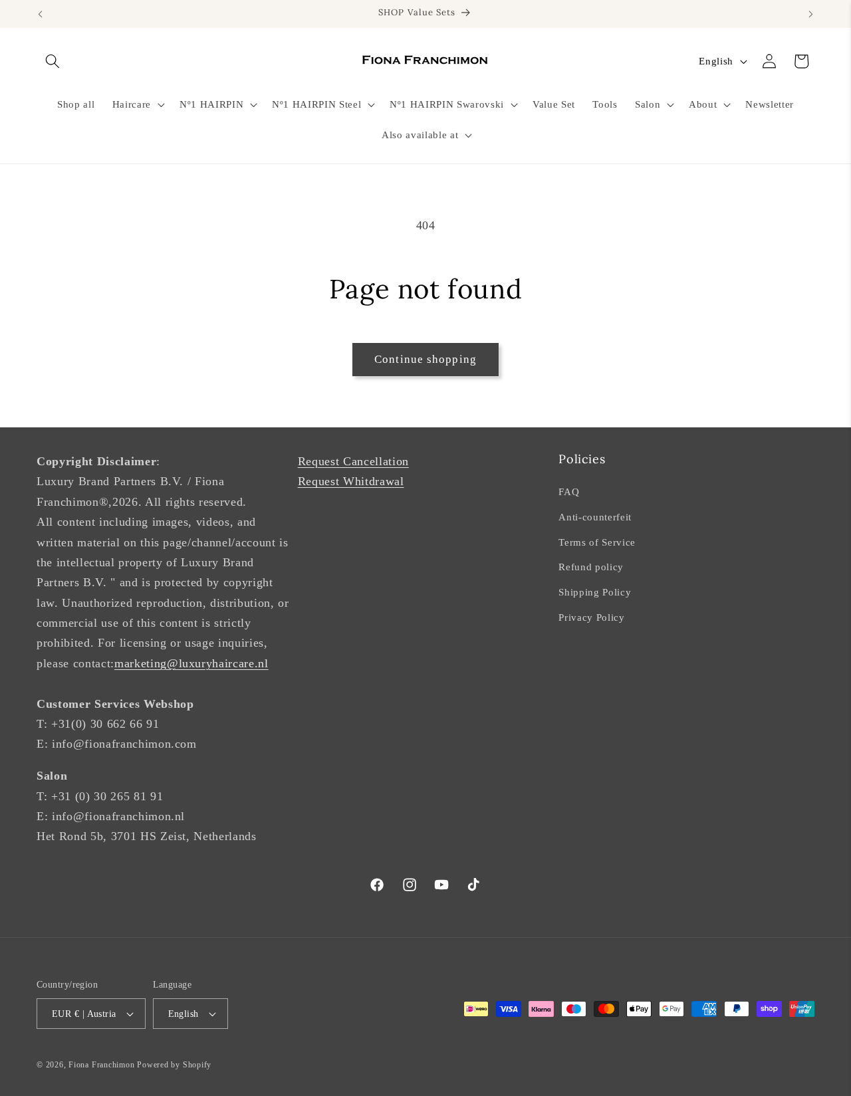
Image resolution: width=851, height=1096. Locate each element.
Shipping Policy (594, 592)
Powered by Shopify (174, 1064)
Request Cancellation (353, 461)
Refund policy (591, 566)
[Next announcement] (811, 14)
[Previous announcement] (40, 14)
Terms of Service (597, 542)
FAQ (568, 491)
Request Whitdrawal (351, 481)
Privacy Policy (591, 617)
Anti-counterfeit (595, 516)
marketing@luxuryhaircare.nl (191, 663)
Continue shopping (425, 359)
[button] (52, 61)
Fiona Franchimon (101, 1064)
